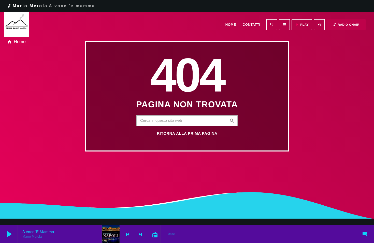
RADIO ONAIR (346, 25)
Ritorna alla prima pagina (187, 133)
